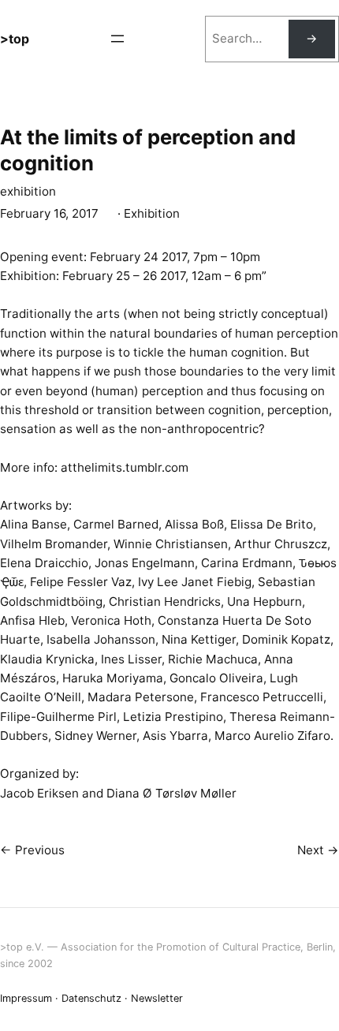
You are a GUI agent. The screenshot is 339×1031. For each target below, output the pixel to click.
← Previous (32, 849)
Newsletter (157, 998)
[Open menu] (117, 38)
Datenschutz (91, 998)
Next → (318, 849)
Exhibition (152, 213)
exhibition (28, 191)
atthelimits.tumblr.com (124, 467)
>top (14, 39)
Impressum (26, 998)
